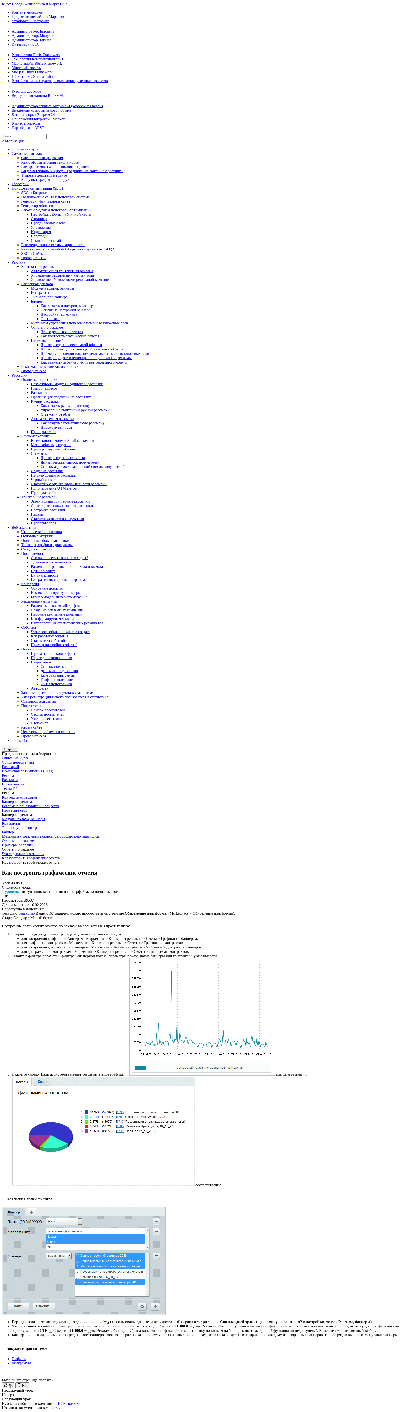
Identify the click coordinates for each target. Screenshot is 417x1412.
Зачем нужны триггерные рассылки (60, 501)
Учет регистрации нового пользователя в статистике (64, 697)
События (28, 627)
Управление (41, 227)
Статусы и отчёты (55, 414)
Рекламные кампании (39, 601)
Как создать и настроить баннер (67, 306)
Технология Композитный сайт (37, 59)
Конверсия (30, 584)
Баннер (37, 301)
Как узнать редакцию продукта (47, 180)
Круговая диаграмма (58, 675)
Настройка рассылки (48, 510)
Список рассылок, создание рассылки (62, 506)
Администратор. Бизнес (31, 40)
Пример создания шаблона (53, 449)
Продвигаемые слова (48, 223)
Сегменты (39, 453)
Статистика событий (48, 640)
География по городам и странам (58, 580)
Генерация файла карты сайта (45, 201)
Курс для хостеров (27, 91)
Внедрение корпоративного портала (41, 110)
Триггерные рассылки (39, 497)
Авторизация (13, 141)
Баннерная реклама (37, 284)
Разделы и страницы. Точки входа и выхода (67, 566)
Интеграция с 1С (26, 44)
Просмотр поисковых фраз (53, 653)
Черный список (43, 480)
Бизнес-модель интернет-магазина (59, 597)
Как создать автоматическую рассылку (72, 423)
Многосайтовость (26, 68)
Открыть (10, 749)
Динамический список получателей (70, 462)
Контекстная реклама (38, 266)
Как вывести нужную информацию (60, 593)
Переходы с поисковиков (51, 658)
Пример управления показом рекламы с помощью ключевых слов (95, 353)
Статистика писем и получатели (57, 519)
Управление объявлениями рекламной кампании (71, 280)
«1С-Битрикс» (67, 1403)
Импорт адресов (44, 388)
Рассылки (20, 375)
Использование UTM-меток (54, 488)
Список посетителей (48, 710)
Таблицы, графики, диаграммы (47, 545)
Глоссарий (20, 184)
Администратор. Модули (32, 36)
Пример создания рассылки (53, 475)
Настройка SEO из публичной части (61, 214)
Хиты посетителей (46, 719)
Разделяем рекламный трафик (55, 606)
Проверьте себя (33, 258)
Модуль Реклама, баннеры (52, 288)
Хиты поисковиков (56, 684)
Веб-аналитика (24, 527)
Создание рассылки (47, 471)
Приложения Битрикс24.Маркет (38, 119)
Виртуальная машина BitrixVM (37, 95)
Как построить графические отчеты (70, 336)
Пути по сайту (43, 571)
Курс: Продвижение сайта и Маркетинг (34, 4)
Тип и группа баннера (49, 297)
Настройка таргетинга (59, 314)
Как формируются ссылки (52, 619)
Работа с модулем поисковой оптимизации (56, 210)
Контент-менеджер (27, 12)
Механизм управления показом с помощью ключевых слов (79, 323)
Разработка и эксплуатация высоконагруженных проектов (60, 81)
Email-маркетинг (35, 436)
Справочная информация (42, 158)
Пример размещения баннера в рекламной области (82, 349)
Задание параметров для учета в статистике (57, 693)
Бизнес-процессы (26, 123)
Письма (37, 514)
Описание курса (25, 149)
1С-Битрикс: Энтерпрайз (32, 76)
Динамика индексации (59, 671)
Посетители (31, 706)
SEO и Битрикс (34, 193)
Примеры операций (47, 340)
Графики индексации (58, 679)
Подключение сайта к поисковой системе (55, 197)
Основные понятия (47, 588)
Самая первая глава (27, 153)
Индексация (41, 232)
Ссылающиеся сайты (48, 240)
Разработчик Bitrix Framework (36, 55)
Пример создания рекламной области (71, 345)
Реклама (18, 262)
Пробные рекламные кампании (57, 614)
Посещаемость (33, 553)
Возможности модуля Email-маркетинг (63, 440)
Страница (39, 219)
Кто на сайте (31, 727)
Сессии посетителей (47, 714)
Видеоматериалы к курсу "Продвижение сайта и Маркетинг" (72, 171)
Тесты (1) (19, 740)
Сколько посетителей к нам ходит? (59, 558)
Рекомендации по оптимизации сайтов (53, 245)
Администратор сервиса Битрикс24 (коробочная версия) (58, 106)
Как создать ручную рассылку (65, 406)
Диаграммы (21, 1363)
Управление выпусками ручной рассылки (75, 410)
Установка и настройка (30, 21)
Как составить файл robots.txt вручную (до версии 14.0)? (67, 249)
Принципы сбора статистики (45, 540)
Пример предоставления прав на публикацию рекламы (86, 358)
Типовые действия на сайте (44, 175)
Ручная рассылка (45, 401)
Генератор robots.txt (37, 206)
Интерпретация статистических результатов (67, 623)
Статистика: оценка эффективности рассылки (69, 484)
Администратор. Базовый (33, 31)
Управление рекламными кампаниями (62, 275)
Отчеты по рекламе (47, 327)
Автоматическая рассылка (52, 419)
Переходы (39, 236)
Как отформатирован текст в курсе (50, 162)
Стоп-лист (39, 723)
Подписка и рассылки (39, 380)
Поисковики (31, 649)
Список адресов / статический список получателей (83, 466)
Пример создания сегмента (63, 458)
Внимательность (44, 575)
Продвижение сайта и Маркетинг (39, 16)
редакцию (26, 913)
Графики (19, 1359)
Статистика (50, 319)
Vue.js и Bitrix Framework (32, 72)
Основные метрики (37, 536)
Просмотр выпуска (56, 427)
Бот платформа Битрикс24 (33, 115)
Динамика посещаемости (51, 562)
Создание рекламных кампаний (57, 610)
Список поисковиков (58, 666)
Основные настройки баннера (65, 310)
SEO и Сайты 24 (35, 253)
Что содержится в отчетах (62, 332)
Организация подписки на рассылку (61, 397)
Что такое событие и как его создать (60, 632)
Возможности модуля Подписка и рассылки (67, 384)
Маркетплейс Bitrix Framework (37, 63)
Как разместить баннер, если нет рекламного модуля (84, 362)
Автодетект (40, 688)
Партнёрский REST (28, 128)
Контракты (40, 293)
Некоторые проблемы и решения (48, 732)
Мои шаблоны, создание (51, 445)
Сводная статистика (37, 549)
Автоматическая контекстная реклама (62, 271)
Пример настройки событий (54, 645)
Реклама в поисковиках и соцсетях (49, 366)
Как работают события (49, 636)
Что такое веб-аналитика (41, 532)
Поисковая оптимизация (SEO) (37, 188)
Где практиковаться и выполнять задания (55, 166)
